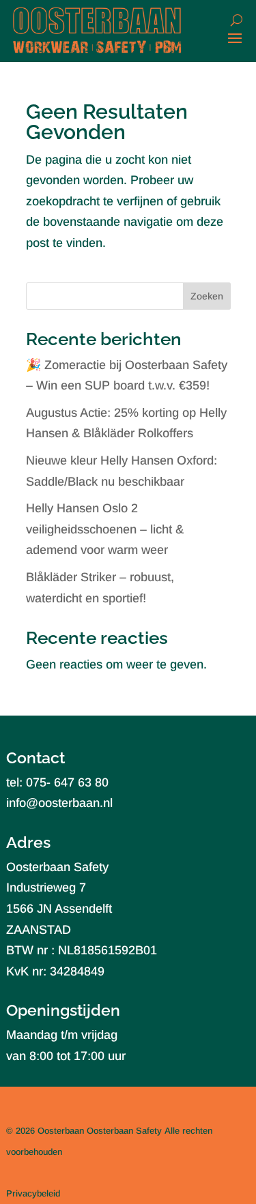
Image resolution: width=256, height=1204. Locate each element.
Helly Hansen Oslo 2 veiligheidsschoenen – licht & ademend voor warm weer (105, 529)
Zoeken (206, 296)
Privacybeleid (33, 1193)
